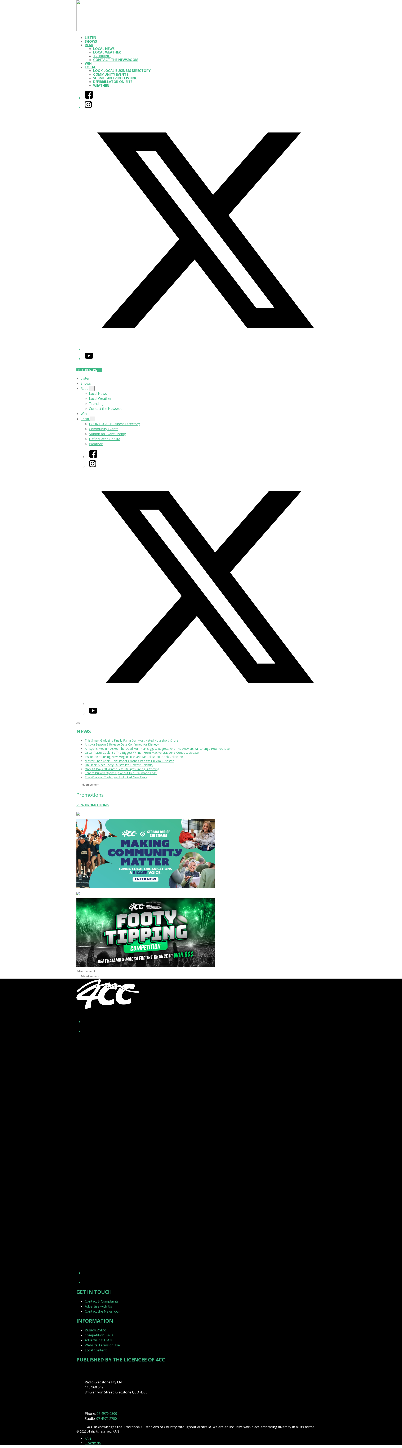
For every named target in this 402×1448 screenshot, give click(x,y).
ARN (88, 1438)
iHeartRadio (93, 1443)
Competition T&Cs (99, 1335)
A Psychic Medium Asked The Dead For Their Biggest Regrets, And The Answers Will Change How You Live (157, 749)
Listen (90, 37)
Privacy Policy (95, 1330)
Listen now (86, 370)
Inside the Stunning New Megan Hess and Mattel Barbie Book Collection (134, 757)
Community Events (110, 74)
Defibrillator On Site (112, 81)
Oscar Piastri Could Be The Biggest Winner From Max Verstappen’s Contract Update (142, 753)
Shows (91, 41)
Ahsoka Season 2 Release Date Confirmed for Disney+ (122, 744)
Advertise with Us (98, 1306)
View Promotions (92, 805)
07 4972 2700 (106, 1418)
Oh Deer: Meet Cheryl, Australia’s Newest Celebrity (119, 765)
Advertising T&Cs (98, 1340)
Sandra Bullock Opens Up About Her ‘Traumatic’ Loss (121, 773)
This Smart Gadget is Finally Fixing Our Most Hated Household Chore (131, 740)
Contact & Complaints (102, 1301)
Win (88, 63)
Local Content (96, 1350)
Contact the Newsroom (115, 59)
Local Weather (107, 52)
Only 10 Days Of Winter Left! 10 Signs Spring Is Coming (122, 769)
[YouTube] (89, 358)
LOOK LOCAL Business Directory (122, 70)
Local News (104, 48)
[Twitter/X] (205, 349)
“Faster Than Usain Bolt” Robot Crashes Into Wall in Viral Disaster (129, 761)
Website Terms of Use (102, 1345)
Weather (101, 85)
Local (90, 67)
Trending (102, 56)
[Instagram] (88, 107)
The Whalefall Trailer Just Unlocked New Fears (116, 777)
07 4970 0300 (107, 1413)
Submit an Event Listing (115, 78)
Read (89, 45)
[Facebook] (89, 98)
